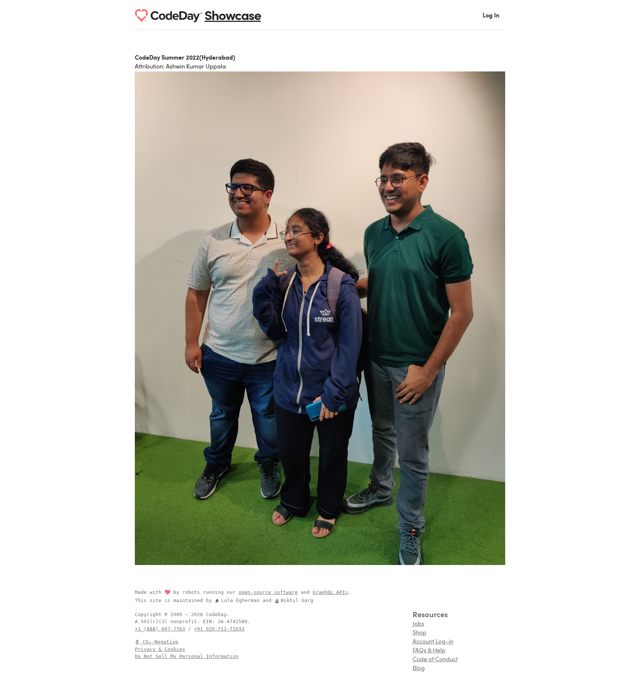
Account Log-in (433, 642)
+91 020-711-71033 (219, 629)
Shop (419, 633)
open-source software (268, 592)
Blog (419, 669)
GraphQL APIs (330, 592)
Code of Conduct (435, 660)
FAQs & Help (429, 651)
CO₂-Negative (160, 642)
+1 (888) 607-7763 (160, 629)
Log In (491, 16)
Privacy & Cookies (160, 649)
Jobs (418, 624)
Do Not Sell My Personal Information (187, 656)
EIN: (210, 621)
